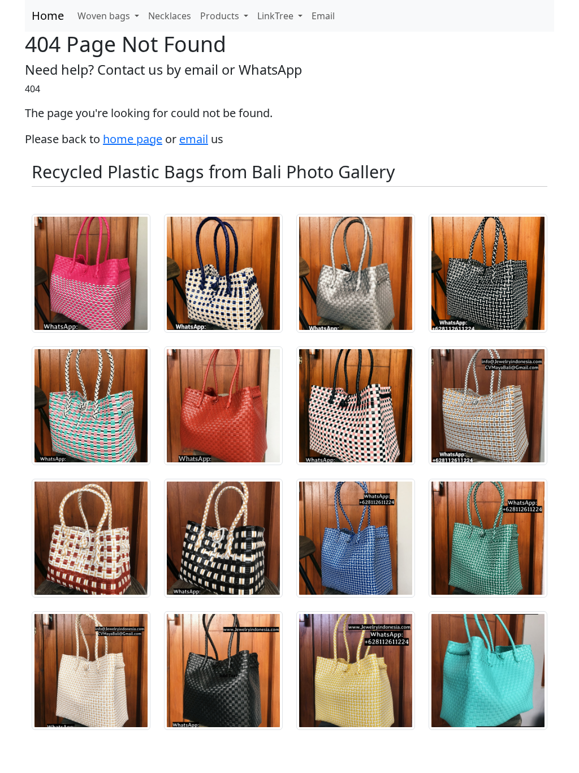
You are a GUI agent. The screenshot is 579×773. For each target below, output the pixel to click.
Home (48, 15)
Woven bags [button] (104, 16)
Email (323, 16)
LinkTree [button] (276, 16)
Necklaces (169, 16)
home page (132, 139)
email (193, 139)
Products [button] (220, 16)
